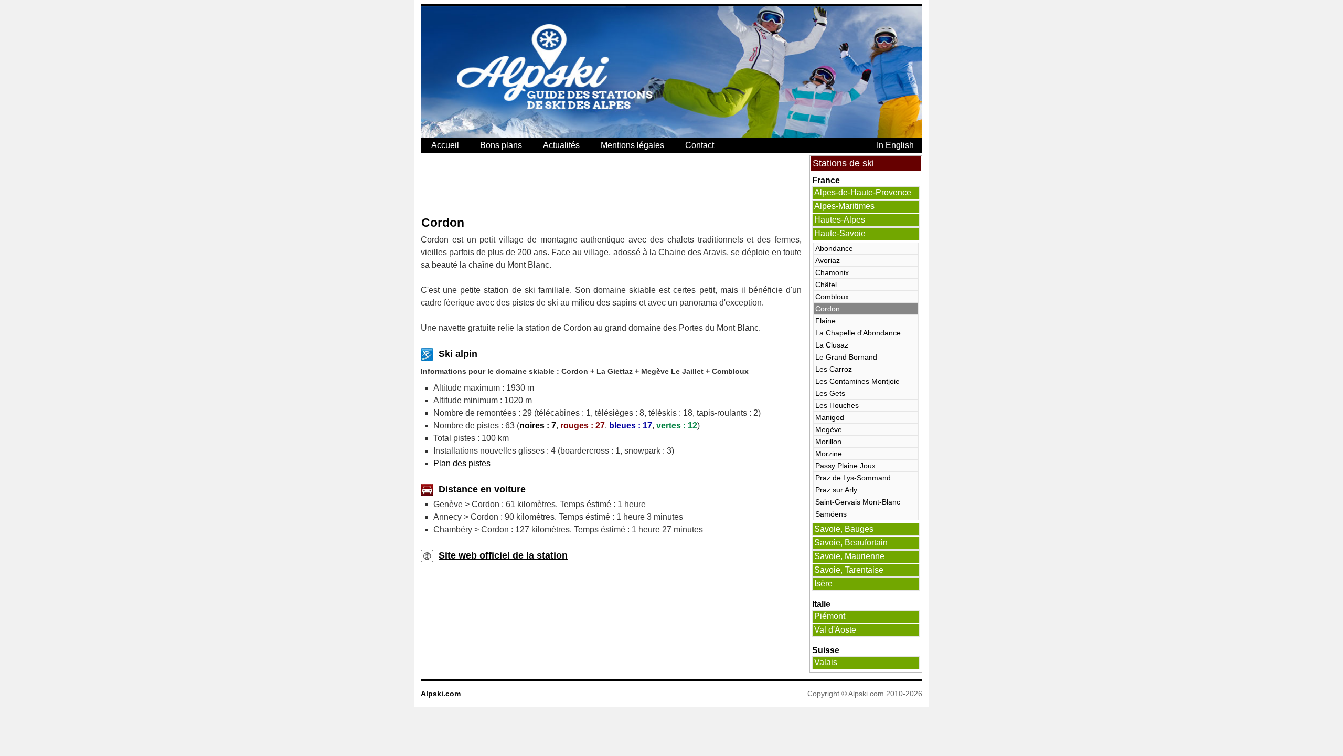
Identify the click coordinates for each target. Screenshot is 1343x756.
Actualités (561, 145)
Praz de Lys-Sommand (853, 478)
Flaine (825, 321)
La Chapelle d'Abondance (858, 333)
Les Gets (830, 393)
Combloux (832, 296)
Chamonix (832, 272)
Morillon (828, 441)
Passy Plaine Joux (845, 465)
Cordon (827, 308)
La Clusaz (831, 345)
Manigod (829, 417)
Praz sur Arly (836, 490)
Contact (699, 145)
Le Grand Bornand (846, 357)
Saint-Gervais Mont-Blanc (857, 502)
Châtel (826, 284)
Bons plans (501, 145)
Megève (828, 429)
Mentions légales (632, 145)
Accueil (445, 145)
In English (895, 145)
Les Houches (837, 405)
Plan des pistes (462, 463)
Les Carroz (833, 369)
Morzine (828, 453)
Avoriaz (827, 260)
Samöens (831, 514)
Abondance (834, 248)
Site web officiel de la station (503, 555)
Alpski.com (441, 693)
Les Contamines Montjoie (857, 381)
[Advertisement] (612, 184)
